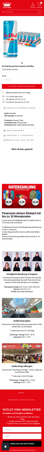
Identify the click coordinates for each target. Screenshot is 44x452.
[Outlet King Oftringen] (22, 353)
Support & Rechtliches (21, 400)
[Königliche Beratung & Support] (22, 261)
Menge (4, 76)
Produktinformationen (21, 108)
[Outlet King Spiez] (22, 308)
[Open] (5, 446)
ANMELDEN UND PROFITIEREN (22, 444)
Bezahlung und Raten (20, 140)
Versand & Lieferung (19, 135)
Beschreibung (15, 130)
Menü (21, 393)
